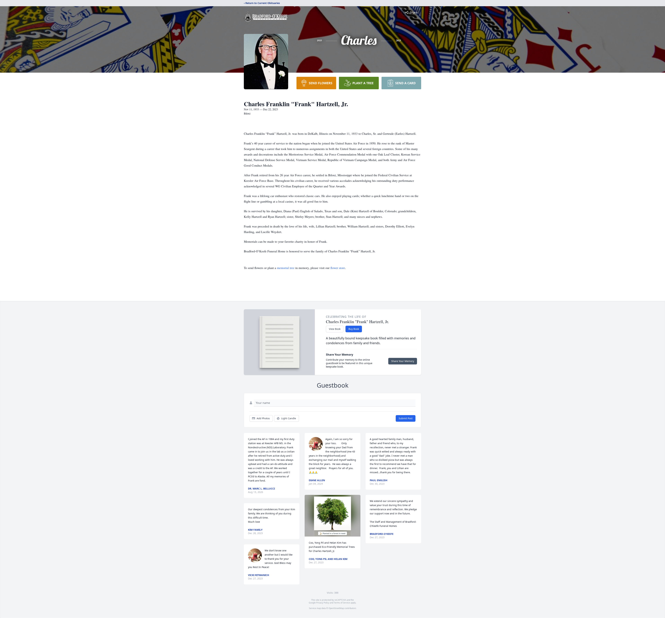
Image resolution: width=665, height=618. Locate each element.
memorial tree (285, 268)
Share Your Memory (402, 361)
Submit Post (406, 418)
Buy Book (353, 329)
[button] (332, 516)
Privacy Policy (322, 602)
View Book (334, 329)
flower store (337, 268)
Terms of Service (342, 602)
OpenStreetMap (336, 608)
